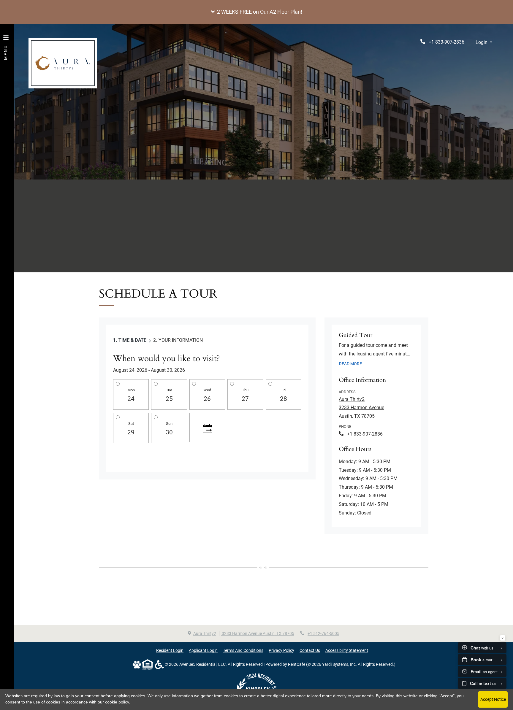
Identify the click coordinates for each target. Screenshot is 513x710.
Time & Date (132, 340)
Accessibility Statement (346, 650)
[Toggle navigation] (6, 44)
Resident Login (169, 650)
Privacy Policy (281, 650)
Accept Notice (493, 699)
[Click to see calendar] (207, 427)
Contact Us (310, 650)
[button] (256, 12)
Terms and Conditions (243, 650)
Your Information (181, 340)
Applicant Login (203, 650)
